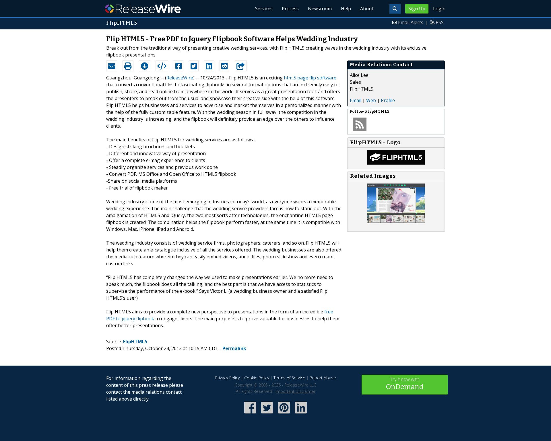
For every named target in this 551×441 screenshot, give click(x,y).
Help (346, 8)
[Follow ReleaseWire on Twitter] (267, 414)
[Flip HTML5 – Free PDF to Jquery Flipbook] (396, 221)
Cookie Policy (256, 377)
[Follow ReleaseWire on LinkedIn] (301, 414)
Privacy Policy (227, 377)
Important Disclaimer (295, 391)
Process (290, 8)
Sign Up (416, 8)
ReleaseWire (142, 8)
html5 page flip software (310, 78)
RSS (440, 22)
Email (355, 100)
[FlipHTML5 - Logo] (396, 163)
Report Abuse (323, 377)
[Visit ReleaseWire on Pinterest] (284, 414)
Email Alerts (410, 22)
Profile (388, 100)
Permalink (234, 348)
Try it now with (404, 383)
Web (371, 100)
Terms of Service (289, 377)
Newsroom (320, 8)
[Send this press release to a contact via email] (111, 66)
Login (439, 8)
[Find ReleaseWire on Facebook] (250, 414)
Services (264, 8)
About (366, 8)
